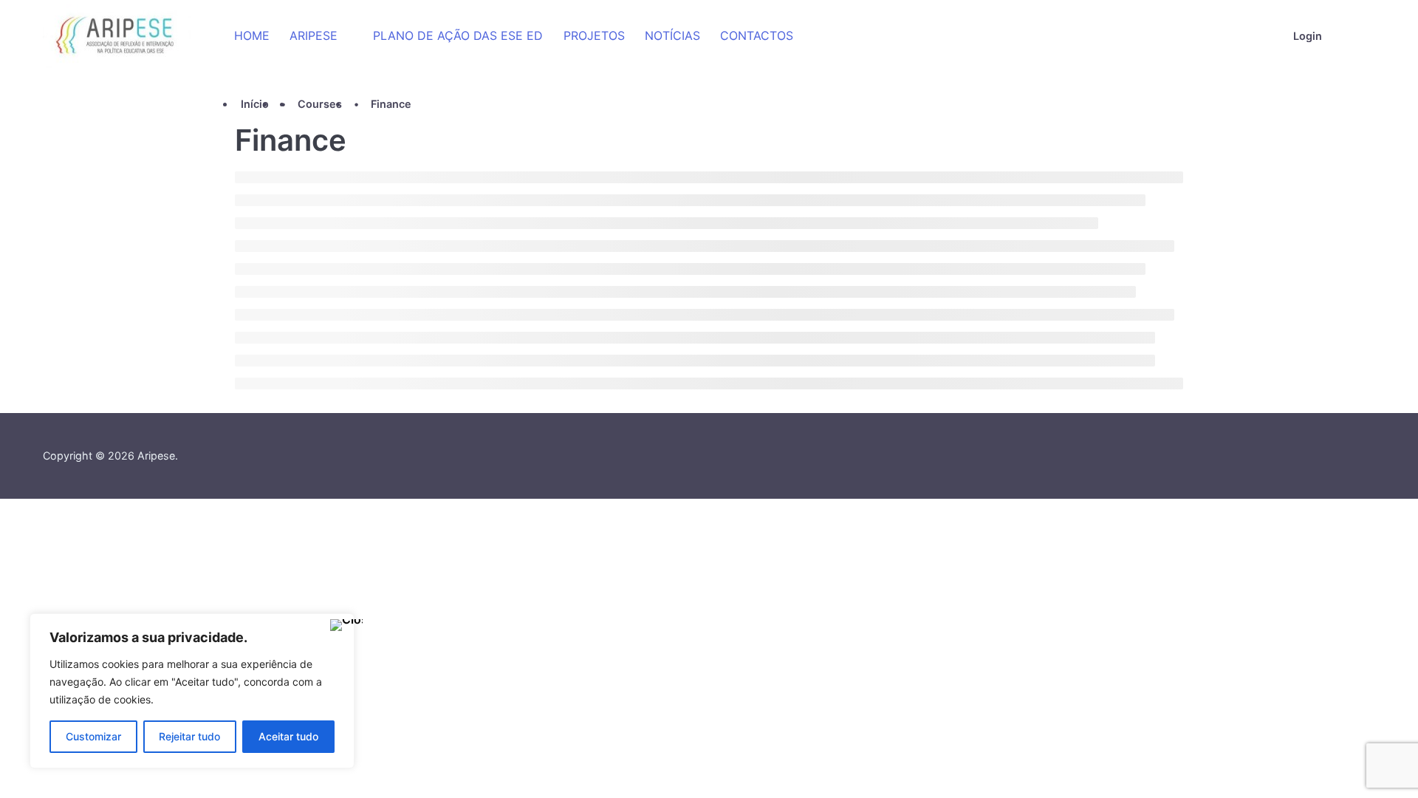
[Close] (339, 626)
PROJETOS (594, 35)
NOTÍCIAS (672, 35)
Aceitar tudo (288, 736)
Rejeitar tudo (189, 736)
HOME (252, 35)
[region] (192, 690)
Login (1307, 36)
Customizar (93, 736)
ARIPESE (314, 35)
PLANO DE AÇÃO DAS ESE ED (458, 35)
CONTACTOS (756, 35)
